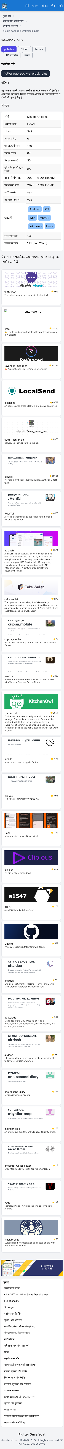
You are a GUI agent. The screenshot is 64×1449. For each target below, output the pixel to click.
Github (24, 49)
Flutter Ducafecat (32, 1434)
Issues (39, 49)
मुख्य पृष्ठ (7, 15)
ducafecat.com (10, 1440)
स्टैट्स (44, 5)
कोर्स (27, 5)
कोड (53, 5)
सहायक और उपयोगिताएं (13, 20)
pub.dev (9, 49)
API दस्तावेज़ (12, 55)
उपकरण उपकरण (10, 25)
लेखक (27, 55)
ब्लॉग (60, 5)
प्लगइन (35, 5)
